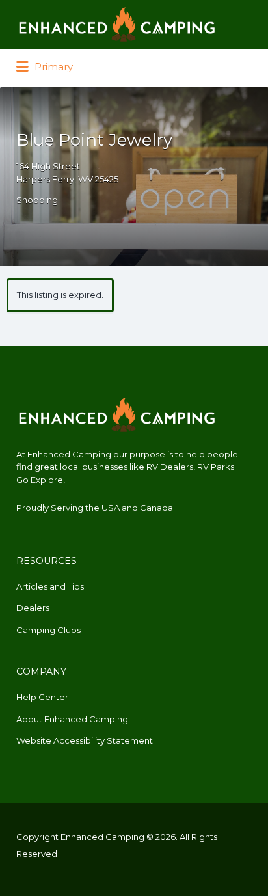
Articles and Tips (50, 586)
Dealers (32, 608)
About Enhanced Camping (72, 719)
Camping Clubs (48, 630)
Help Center (42, 697)
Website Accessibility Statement (84, 740)
